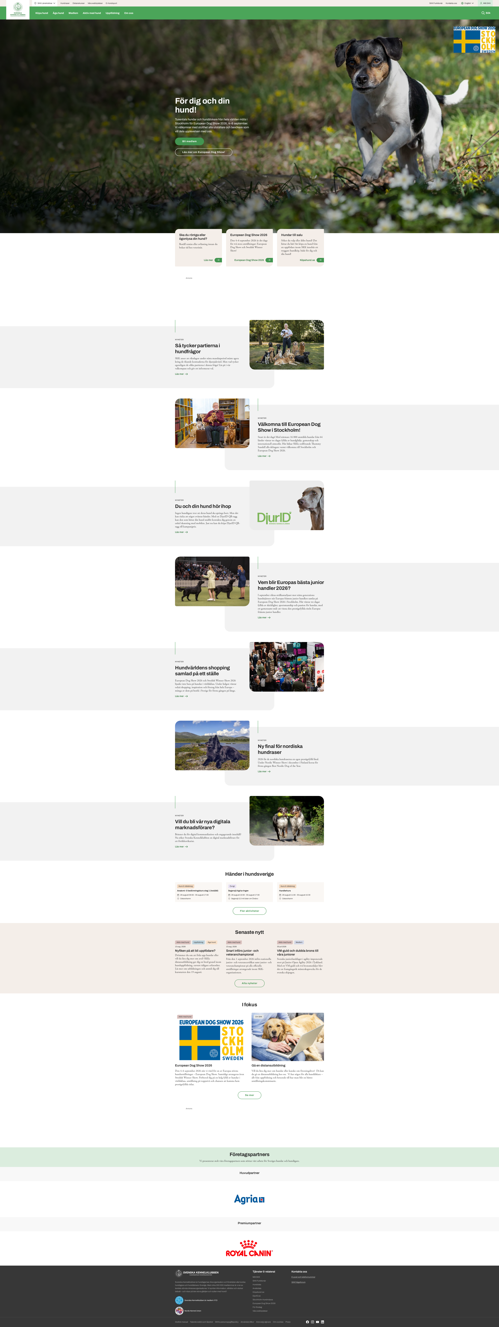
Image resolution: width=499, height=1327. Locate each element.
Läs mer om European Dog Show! (203, 152)
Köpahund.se (258, 1292)
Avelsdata (257, 1288)
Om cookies (278, 1322)
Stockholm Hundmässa (263, 1300)
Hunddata (257, 1285)
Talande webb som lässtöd (201, 1322)
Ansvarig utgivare (263, 1322)
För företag (257, 1307)
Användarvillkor (247, 1322)
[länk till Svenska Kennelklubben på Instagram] (312, 1322)
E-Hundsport (111, 3)
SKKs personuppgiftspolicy (227, 1322)
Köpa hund (41, 13)
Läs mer (179, 374)
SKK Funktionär (436, 3)
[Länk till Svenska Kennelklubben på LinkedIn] (322, 1322)
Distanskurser (79, 3)
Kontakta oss (451, 3)
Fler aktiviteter (249, 911)
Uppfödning (113, 13)
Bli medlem (189, 141)
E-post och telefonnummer (303, 1277)
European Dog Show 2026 (264, 1303)
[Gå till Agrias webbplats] (249, 1199)
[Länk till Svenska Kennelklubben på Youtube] (317, 1322)
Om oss (128, 13)
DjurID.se (257, 1296)
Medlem (73, 13)
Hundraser (65, 3)
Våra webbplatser (95, 3)
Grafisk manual (181, 1322)
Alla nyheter (249, 983)
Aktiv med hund (92, 13)
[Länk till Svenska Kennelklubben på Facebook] (307, 1322)
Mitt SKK (256, 1277)
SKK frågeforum (298, 1282)
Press (288, 1322)
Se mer (249, 1095)
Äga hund (58, 13)
